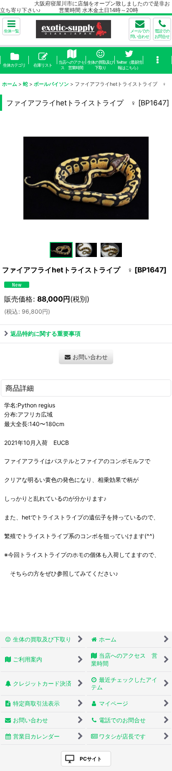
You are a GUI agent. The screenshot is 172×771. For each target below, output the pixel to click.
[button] (11, 26)
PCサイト (91, 759)
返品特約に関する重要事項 (45, 333)
